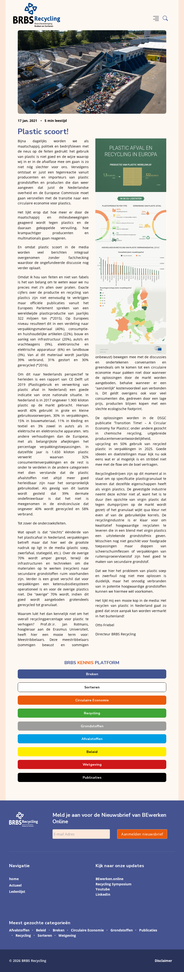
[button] (165, 19)
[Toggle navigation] (156, 18)
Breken (92, 674)
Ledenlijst (17, 891)
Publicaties (92, 777)
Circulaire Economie (92, 700)
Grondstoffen (91, 726)
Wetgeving (91, 764)
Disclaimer (163, 960)
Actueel (15, 885)
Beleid (92, 751)
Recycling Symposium (114, 884)
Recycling (92, 713)
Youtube (103, 889)
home (14, 879)
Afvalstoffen (92, 738)
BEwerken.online (109, 879)
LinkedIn (103, 894)
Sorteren (92, 687)
